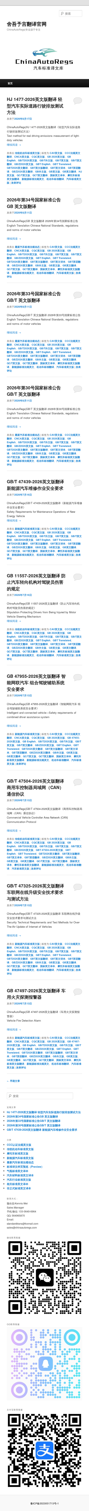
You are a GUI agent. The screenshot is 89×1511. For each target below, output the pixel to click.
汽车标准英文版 (65, 273)
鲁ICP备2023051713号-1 (44, 1503)
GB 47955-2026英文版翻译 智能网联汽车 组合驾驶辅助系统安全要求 (36, 682)
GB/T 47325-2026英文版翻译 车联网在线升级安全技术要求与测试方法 (35, 892)
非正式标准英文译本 (19, 1188)
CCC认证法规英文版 (19, 1145)
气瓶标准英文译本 (17, 1171)
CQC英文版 (38, 156)
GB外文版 (40, 171)
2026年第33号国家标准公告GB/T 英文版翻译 (34, 296)
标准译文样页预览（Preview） (25, 1166)
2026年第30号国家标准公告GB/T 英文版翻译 (34, 390)
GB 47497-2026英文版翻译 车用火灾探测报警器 (36, 993)
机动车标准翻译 (55, 179)
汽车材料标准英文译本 (20, 1175)
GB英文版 (54, 171)
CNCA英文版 (21, 156)
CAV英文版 (56, 153)
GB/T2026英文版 (27, 160)
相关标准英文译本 (17, 1184)
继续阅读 (14, 144)
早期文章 (13, 1081)
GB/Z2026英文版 (23, 164)
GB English (29, 741)
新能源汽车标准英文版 (27, 528)
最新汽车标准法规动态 (27, 247)
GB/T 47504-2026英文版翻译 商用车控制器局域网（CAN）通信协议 (35, 787)
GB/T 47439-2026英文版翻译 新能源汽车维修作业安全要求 (35, 484)
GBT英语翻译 (19, 752)
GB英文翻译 (69, 171)
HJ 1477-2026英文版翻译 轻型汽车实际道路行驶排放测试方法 (35, 105)
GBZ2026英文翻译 (22, 171)
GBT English (43, 164)
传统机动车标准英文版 (27, 153)
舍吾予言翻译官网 (27, 23)
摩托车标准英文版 (17, 1153)
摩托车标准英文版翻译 (26, 865)
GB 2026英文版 (56, 156)
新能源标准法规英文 (33, 179)
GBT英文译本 (57, 168)
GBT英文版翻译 (39, 168)
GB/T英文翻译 (24, 745)
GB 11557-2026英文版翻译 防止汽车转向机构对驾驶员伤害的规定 (36, 582)
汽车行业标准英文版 (19, 1179)
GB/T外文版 (46, 160)
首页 (10, 83)
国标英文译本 (57, 175)
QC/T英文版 (23, 175)
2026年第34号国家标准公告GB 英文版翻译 (34, 202)
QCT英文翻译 (40, 175)
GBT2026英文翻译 (17, 168)
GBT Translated (62, 164)
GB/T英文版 (62, 160)
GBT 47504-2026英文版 (49, 850)
